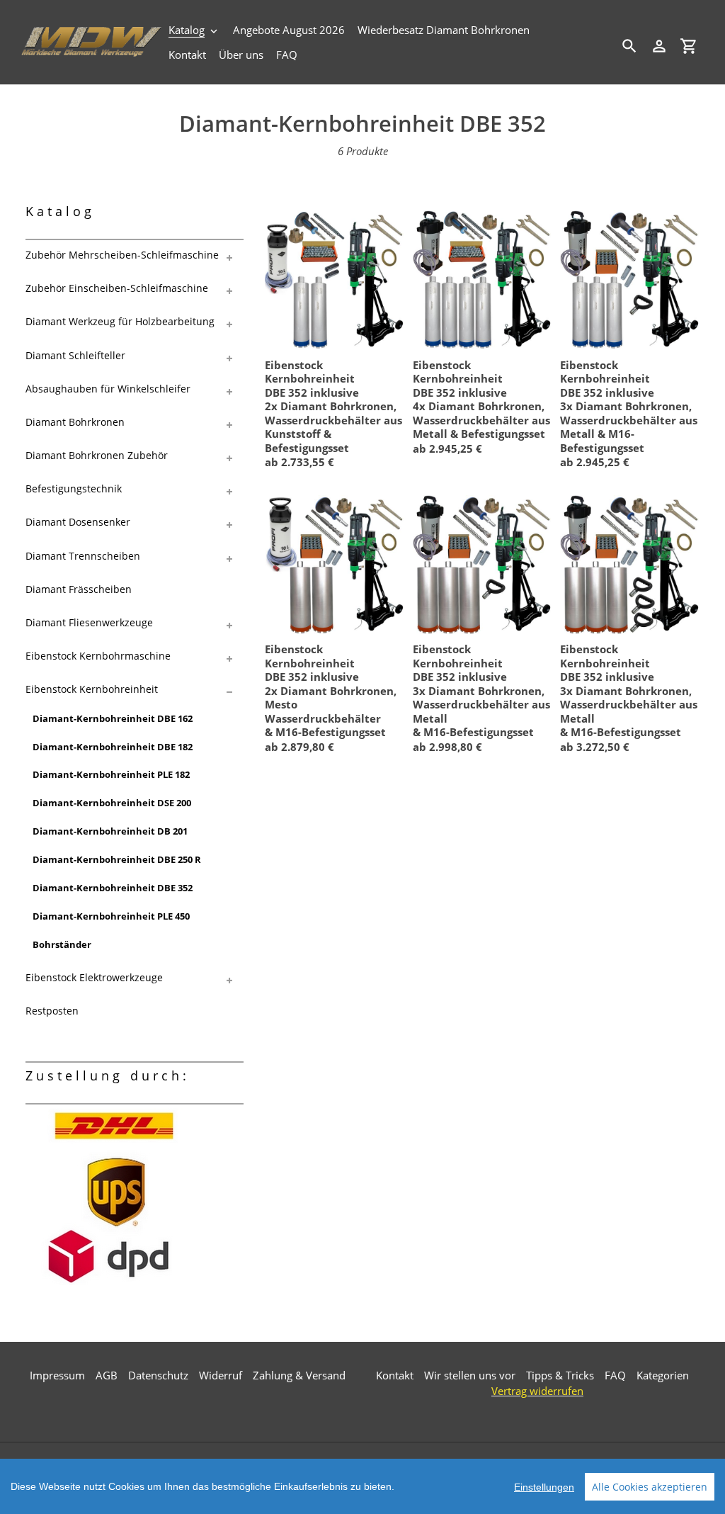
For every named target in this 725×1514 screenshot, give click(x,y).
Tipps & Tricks (560, 1375)
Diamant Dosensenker (77, 522)
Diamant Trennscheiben (82, 556)
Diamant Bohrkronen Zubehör (96, 455)
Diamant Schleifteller (75, 355)
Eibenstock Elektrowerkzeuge (94, 977)
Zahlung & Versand (299, 1375)
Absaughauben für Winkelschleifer (107, 388)
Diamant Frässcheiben (78, 589)
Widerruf (220, 1375)
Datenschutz (158, 1375)
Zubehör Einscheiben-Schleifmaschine (116, 288)
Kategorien (662, 1375)
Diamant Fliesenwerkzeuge (89, 622)
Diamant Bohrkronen (75, 422)
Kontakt (394, 1375)
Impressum (57, 1375)
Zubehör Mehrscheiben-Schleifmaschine (122, 254)
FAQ (615, 1375)
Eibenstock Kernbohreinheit (91, 689)
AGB (107, 1375)
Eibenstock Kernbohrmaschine (98, 655)
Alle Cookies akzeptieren (649, 1486)
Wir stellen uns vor (469, 1375)
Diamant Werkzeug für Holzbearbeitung (120, 321)
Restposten (52, 1010)
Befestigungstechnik (73, 488)
